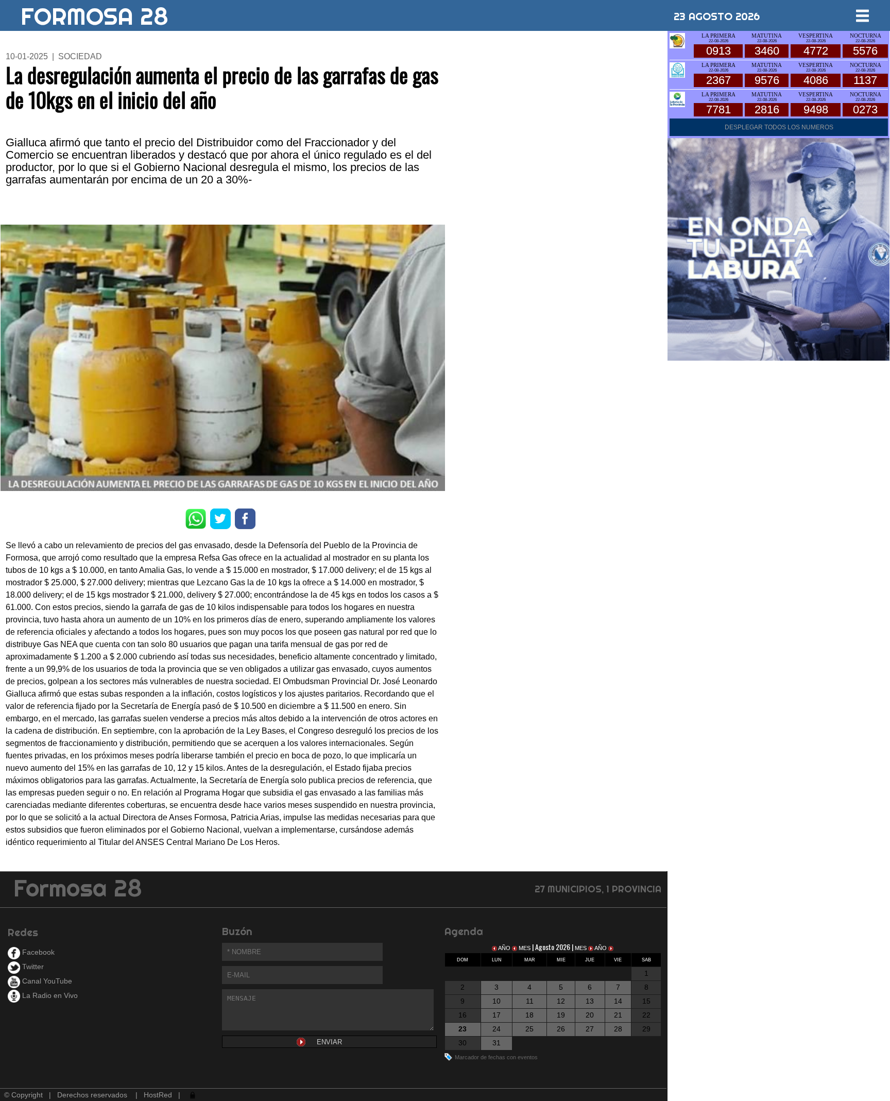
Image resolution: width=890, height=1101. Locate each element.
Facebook (37, 952)
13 (590, 1001)
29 (646, 1029)
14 (618, 1001)
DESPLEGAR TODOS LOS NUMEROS (779, 127)
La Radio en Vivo (49, 995)
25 (529, 1029)
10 (496, 1001)
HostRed (158, 1095)
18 (529, 1015)
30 (462, 1043)
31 (496, 1043)
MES (524, 948)
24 (496, 1029)
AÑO (504, 948)
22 (646, 1015)
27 (590, 1029)
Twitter (32, 966)
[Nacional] (677, 69)
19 (561, 1015)
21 (618, 1015)
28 (618, 1029)
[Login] (191, 1095)
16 (462, 1015)
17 (496, 1015)
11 (530, 1001)
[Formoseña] (677, 40)
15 (646, 1001)
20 (590, 1015)
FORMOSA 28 (94, 12)
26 (561, 1029)
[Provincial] (677, 98)
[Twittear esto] (220, 518)
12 (561, 1001)
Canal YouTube (46, 981)
